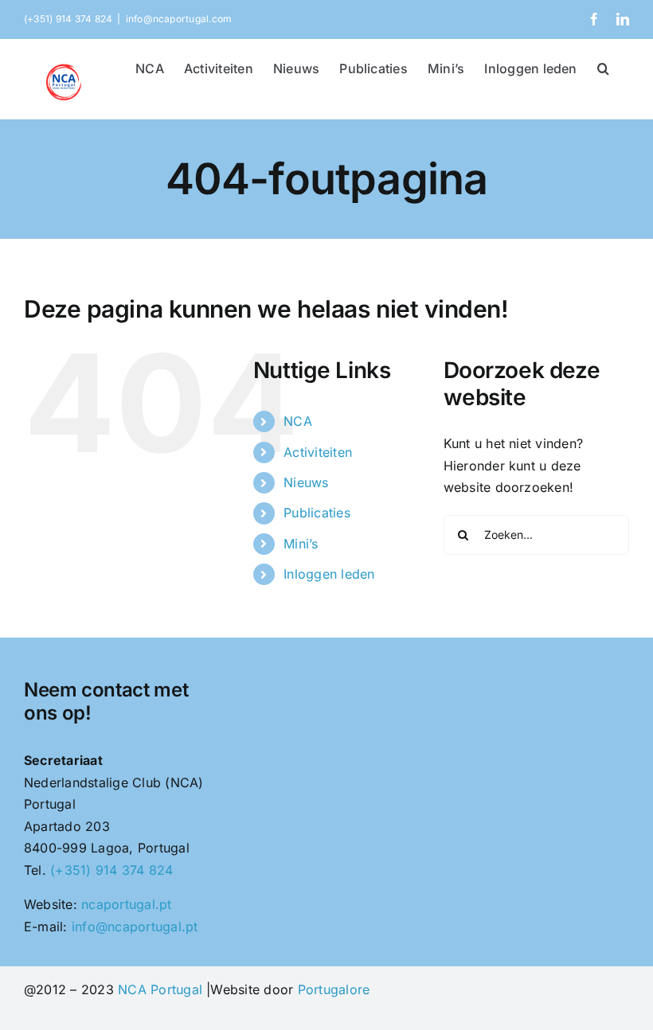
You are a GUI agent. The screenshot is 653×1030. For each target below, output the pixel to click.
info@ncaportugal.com (179, 19)
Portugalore (334, 989)
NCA (297, 421)
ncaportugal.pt (126, 904)
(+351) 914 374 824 (111, 870)
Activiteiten (317, 452)
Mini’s (300, 544)
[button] (603, 67)
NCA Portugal (160, 989)
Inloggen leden (328, 574)
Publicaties (316, 513)
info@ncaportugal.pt (135, 926)
